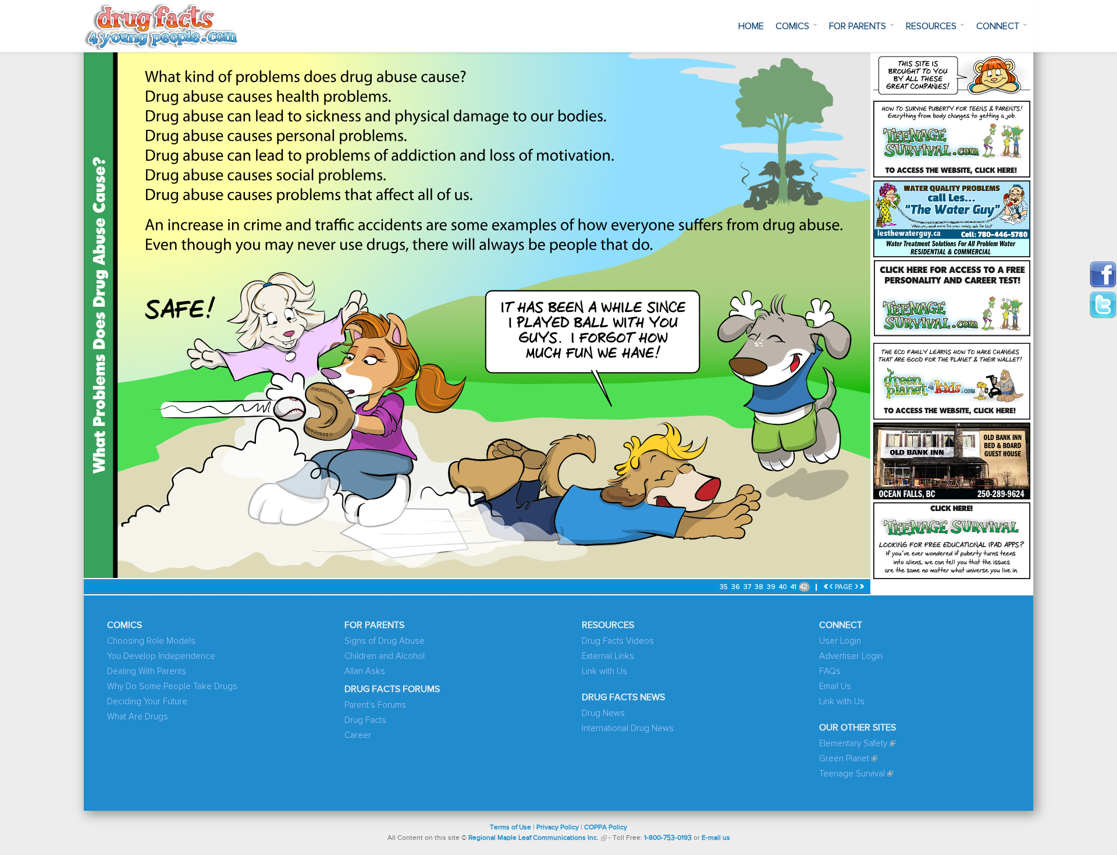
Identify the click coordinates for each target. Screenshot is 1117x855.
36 (736, 587)
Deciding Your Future (147, 701)
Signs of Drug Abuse (384, 641)
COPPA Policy (605, 827)
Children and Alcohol (384, 656)
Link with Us (604, 671)
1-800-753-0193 (668, 838)
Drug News (603, 713)
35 (725, 587)
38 (760, 587)
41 (794, 587)
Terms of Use (510, 827)
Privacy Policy (557, 827)
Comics (794, 26)
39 (772, 587)
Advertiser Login (851, 656)
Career (357, 735)
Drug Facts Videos (618, 641)
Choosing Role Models (151, 641)
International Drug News (628, 728)
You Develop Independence (161, 656)
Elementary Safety (853, 743)
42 (804, 587)
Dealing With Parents (146, 671)
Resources (932, 26)
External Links (608, 656)
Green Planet (844, 758)
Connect (999, 26)
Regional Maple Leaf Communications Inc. (533, 838)
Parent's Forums (375, 705)
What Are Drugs (137, 716)
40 (784, 587)
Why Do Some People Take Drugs (172, 686)
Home (751, 26)
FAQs (830, 671)
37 (748, 587)
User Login (840, 641)
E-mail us (716, 838)
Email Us (835, 686)
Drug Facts (365, 720)
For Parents (858, 26)
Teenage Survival (852, 773)
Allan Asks (364, 671)
